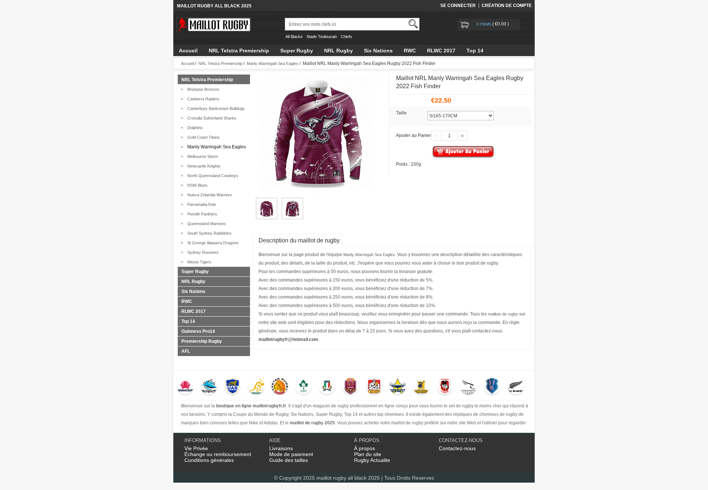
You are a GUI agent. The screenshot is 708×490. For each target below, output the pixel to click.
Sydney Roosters (202, 252)
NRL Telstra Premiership (239, 51)
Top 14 (474, 51)
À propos (364, 448)
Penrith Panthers (201, 214)
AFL (185, 351)
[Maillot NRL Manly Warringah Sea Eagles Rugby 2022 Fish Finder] (266, 201)
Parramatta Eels (200, 204)
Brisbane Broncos (202, 89)
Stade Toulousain (321, 36)
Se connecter (458, 5)
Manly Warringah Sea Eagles (272, 63)
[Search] (413, 23)
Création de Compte (507, 5)
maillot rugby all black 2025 (348, 478)
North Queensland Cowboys (211, 175)
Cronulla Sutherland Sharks (210, 118)
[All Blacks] (515, 387)
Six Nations (378, 51)
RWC (410, 51)
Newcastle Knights (203, 166)
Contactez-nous (457, 448)
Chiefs (346, 36)
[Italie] (327, 387)
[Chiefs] (374, 387)
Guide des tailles (288, 460)
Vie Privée (196, 448)
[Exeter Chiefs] (279, 387)
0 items (484, 24)
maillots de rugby (503, 314)
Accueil (188, 51)
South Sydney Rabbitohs (208, 233)
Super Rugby (296, 51)
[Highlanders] (421, 387)
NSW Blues (196, 185)
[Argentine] (232, 387)
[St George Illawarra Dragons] (445, 387)
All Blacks (294, 36)
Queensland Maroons (205, 223)
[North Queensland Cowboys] (397, 387)
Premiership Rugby (201, 341)
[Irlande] (303, 387)
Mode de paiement (291, 454)
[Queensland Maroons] (350, 387)
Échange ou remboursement (217, 454)
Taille (401, 112)
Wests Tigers (198, 262)
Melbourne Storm (201, 156)
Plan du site (367, 454)
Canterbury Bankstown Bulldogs (215, 108)
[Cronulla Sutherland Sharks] (209, 387)
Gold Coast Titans (202, 137)
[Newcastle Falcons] (468, 387)
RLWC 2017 (441, 51)
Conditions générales (209, 460)
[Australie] (256, 387)
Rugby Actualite (372, 460)
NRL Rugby (338, 51)
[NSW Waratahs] (185, 387)
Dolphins (194, 127)
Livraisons (281, 448)
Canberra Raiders (202, 99)
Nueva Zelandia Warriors (208, 195)
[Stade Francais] (492, 387)
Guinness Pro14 (198, 331)
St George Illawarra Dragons (212, 243)
